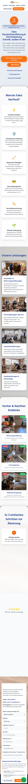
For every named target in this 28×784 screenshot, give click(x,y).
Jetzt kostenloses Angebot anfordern (14, 59)
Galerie (18, 5)
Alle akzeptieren (20, 780)
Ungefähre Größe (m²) (8, 725)
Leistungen (11, 5)
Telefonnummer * (7, 738)
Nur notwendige (8, 780)
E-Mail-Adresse (6, 745)
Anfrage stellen (18, 9)
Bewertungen (8, 9)
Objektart (5, 718)
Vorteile (5, 5)
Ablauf (23, 5)
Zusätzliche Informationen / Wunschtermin (14, 752)
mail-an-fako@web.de (13, 702)
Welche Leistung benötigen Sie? (11, 711)
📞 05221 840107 (14, 65)
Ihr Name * (5, 732)
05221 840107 (11, 699)
